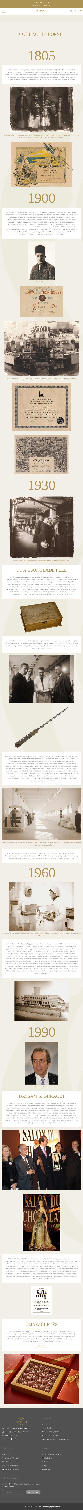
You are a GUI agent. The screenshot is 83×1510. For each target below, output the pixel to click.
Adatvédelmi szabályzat (10, 1469)
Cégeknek (46, 1469)
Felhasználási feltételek (10, 1458)
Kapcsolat (5, 1454)
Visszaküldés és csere (10, 1462)
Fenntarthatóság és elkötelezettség (55, 1439)
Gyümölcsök (47, 1428)
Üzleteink (45, 1462)
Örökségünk (47, 1458)
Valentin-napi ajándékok (51, 1432)
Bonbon (45, 1424)
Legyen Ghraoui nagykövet (52, 1454)
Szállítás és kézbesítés (10, 1466)
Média (44, 1466)
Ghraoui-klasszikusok (50, 1435)
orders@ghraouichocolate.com (17, 1432)
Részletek (41, 1346)
